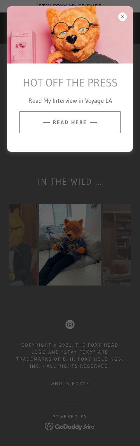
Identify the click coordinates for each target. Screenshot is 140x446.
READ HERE (70, 122)
